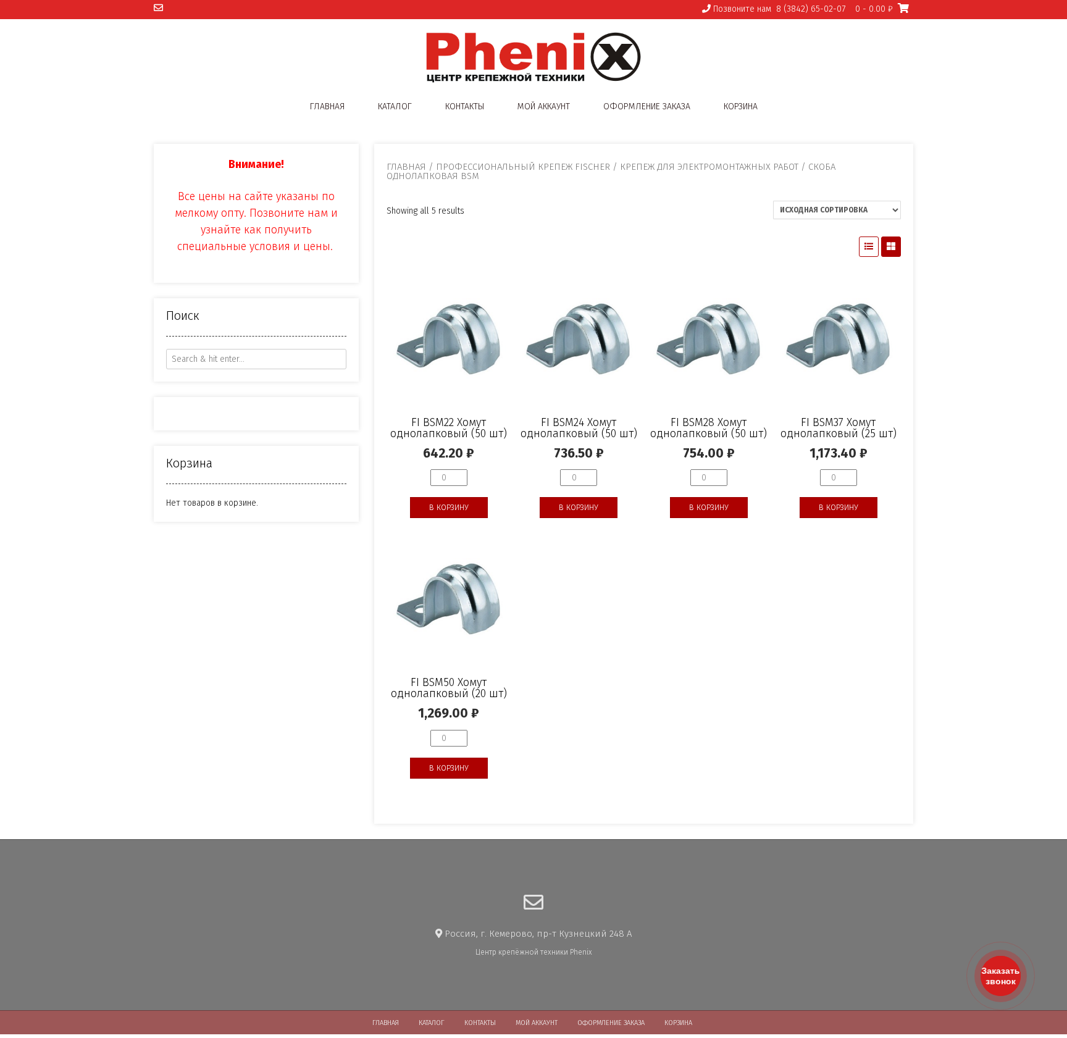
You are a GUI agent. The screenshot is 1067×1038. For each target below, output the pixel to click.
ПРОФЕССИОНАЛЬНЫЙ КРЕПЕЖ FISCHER (523, 166)
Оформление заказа (646, 106)
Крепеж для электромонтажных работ (709, 166)
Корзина (741, 106)
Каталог (395, 106)
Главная (327, 106)
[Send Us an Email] (158, 8)
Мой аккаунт (543, 106)
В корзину (449, 507)
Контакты (464, 106)
